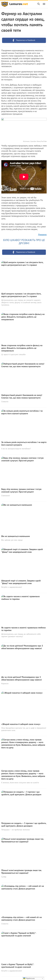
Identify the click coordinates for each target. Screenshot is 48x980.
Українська (30, 978)
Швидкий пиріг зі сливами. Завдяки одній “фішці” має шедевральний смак (21, 582)
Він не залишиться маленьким (15, 536)
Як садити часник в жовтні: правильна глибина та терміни (23, 629)
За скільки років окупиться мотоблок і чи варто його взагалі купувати (24, 443)
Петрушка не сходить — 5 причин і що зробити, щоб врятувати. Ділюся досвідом (23, 824)
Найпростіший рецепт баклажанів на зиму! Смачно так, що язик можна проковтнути (21, 396)
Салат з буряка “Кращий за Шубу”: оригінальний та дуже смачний (17, 965)
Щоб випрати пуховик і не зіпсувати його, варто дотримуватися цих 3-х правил (21, 295)
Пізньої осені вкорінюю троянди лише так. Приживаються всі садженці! (21, 871)
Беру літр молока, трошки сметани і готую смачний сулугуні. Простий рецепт (21, 490)
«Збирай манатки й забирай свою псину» (21, 724)
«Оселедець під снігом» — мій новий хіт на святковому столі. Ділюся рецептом (21, 918)
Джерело (42, 234)
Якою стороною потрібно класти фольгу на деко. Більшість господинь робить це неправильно (21, 348)
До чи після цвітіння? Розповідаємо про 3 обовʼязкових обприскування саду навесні (21, 678)
